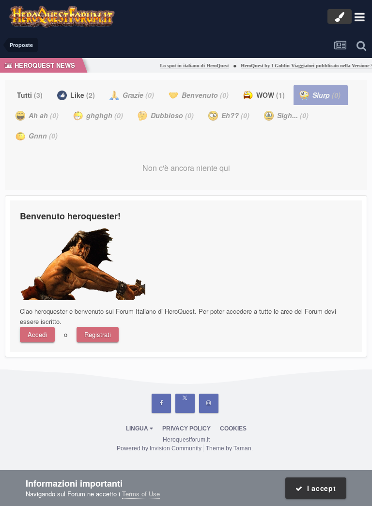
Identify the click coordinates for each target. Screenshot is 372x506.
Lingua (138, 428)
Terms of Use (141, 493)
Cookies (233, 428)
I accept (319, 488)
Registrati (97, 334)
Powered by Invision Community (159, 448)
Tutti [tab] (30, 95)
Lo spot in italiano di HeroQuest (191, 65)
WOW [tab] (269, 95)
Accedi (37, 334)
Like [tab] (81, 95)
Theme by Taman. (229, 448)
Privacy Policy (186, 428)
